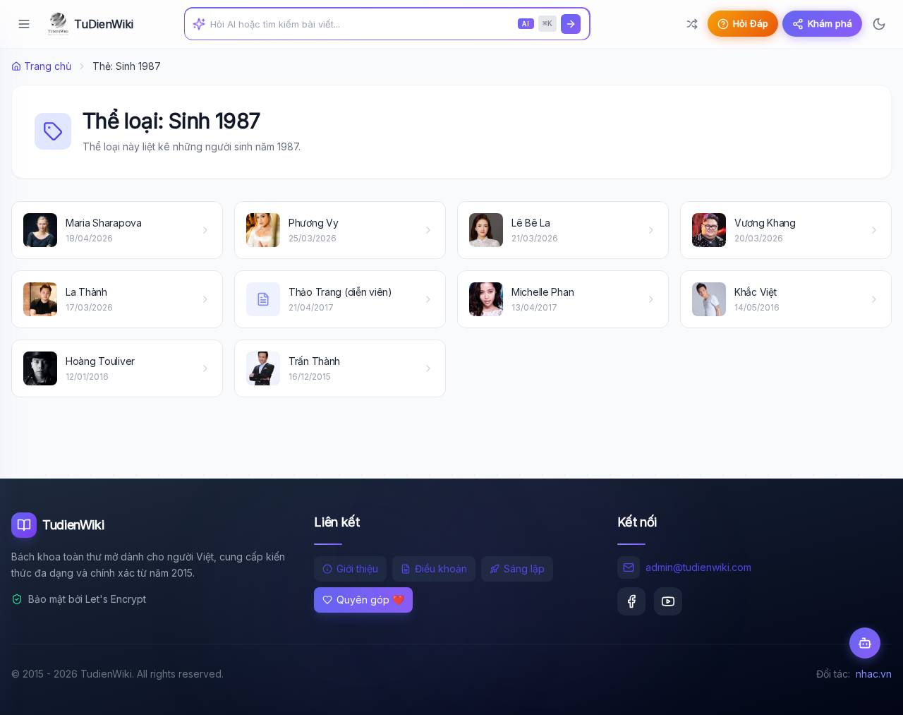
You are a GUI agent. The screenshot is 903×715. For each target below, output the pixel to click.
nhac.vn (874, 674)
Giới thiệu (357, 569)
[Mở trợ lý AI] (864, 643)
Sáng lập (524, 569)
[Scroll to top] (864, 691)
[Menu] (24, 24)
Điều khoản (441, 569)
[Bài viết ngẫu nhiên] (692, 24)
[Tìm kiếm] (571, 24)
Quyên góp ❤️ (370, 600)
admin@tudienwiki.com (698, 567)
